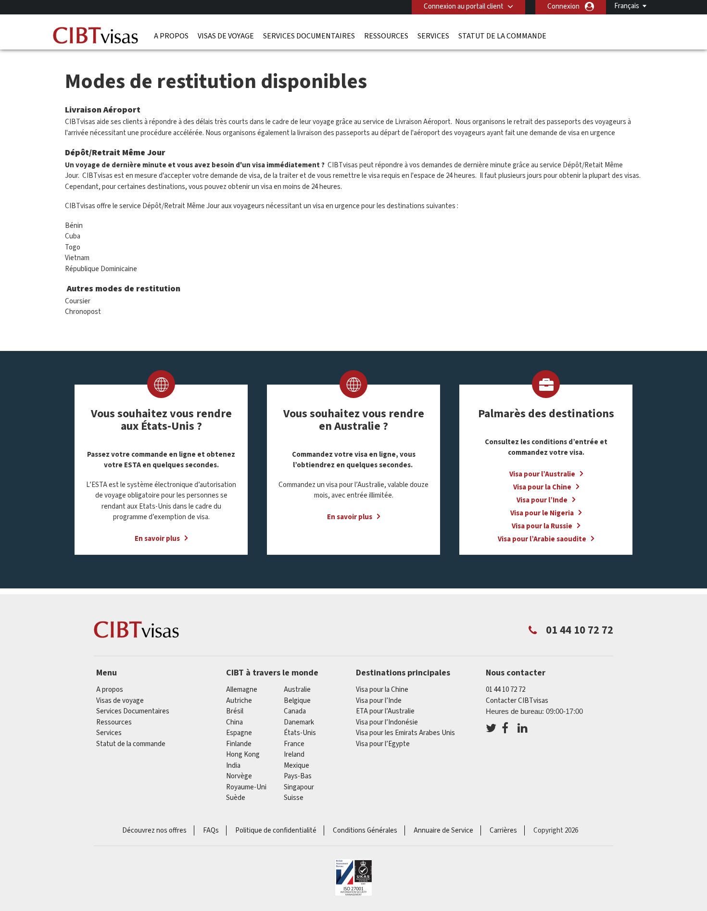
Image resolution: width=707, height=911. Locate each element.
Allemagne (241, 690)
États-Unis (300, 733)
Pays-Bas (298, 776)
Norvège (239, 776)
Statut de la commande (502, 36)
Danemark (299, 722)
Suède (235, 798)
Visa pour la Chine (542, 487)
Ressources (386, 36)
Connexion (563, 6)
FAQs (211, 830)
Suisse (293, 798)
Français (626, 6)
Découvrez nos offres (154, 830)
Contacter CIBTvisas (517, 701)
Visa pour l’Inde (542, 500)
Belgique (297, 701)
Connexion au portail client (464, 6)
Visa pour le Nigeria (542, 513)
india (233, 766)
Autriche (239, 701)
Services (433, 36)
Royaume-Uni (246, 787)
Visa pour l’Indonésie (387, 722)
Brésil (234, 711)
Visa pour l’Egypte (383, 744)
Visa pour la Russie (542, 526)
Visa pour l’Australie (542, 474)
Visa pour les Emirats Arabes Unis (405, 733)
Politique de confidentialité (275, 830)
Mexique (296, 766)
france (294, 744)
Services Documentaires (309, 36)
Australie (297, 690)
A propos (171, 36)
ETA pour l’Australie (385, 711)
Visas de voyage (226, 36)
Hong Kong (243, 754)
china (234, 722)
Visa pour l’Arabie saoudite (542, 539)
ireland (294, 754)
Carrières (503, 830)
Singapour (299, 787)
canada (295, 711)
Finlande (239, 744)
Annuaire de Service (443, 830)
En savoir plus (157, 539)
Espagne (239, 733)
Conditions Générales (365, 830)
